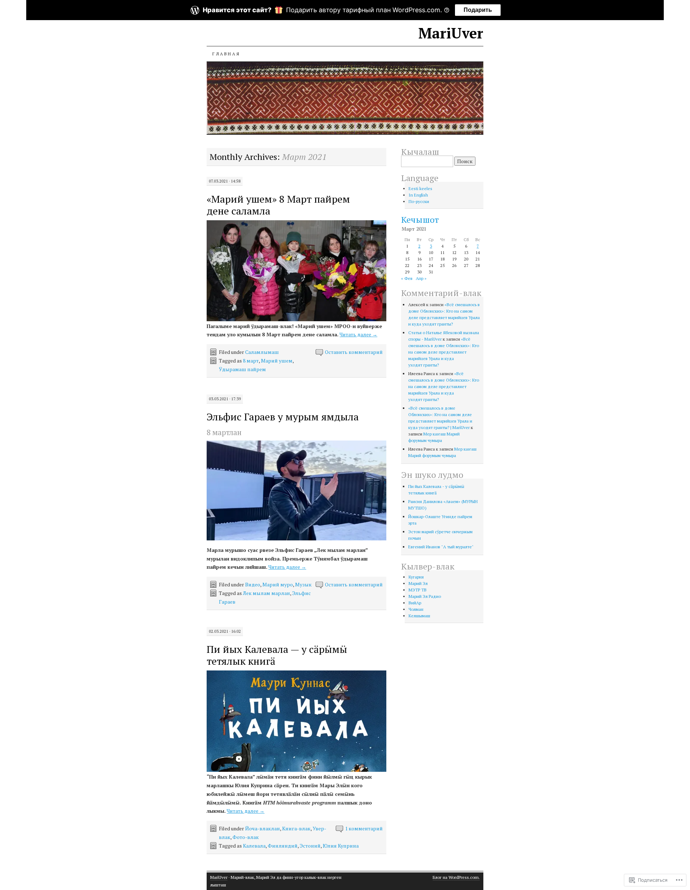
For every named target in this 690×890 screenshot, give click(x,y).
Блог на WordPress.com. (456, 877)
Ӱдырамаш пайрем (242, 369)
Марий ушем (277, 360)
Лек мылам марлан (266, 593)
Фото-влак (246, 837)
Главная (226, 53)
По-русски (419, 201)
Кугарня (416, 577)
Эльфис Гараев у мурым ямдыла (283, 416)
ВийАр (415, 602)
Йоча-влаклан (262, 828)
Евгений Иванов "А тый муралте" (441, 546)
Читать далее (358, 334)
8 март (251, 360)
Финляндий (283, 845)
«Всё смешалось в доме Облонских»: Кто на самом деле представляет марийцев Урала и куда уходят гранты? (443, 352)
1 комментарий (364, 828)
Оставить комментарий (354, 352)
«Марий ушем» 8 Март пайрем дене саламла (278, 204)
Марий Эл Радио (425, 596)
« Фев (407, 278)
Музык (303, 584)
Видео (252, 584)
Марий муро (277, 584)
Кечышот (420, 219)
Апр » (421, 278)
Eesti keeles (420, 188)
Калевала (254, 845)
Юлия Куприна (341, 845)
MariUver (450, 32)
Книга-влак (296, 828)
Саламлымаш (262, 352)
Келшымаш (419, 615)
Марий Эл (418, 583)
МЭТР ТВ (418, 589)
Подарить (478, 10)
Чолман (416, 609)
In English (418, 195)
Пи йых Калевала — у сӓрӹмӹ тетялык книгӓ (277, 655)
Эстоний (310, 845)
